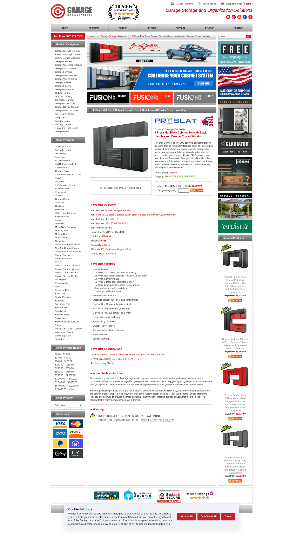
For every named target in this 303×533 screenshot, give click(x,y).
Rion (57, 286)
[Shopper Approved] (106, 498)
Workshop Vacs (63, 335)
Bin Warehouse (62, 160)
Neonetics (60, 241)
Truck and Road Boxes (66, 128)
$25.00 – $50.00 (63, 357)
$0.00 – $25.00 (62, 354)
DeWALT (59, 178)
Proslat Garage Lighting (67, 269)
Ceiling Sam (61, 167)
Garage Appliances (64, 89)
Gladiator (59, 206)
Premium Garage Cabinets (68, 54)
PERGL (59, 262)
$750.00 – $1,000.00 (65, 375)
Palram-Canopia (63, 255)
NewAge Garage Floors (67, 248)
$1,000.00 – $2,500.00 (66, 378)
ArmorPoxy (60, 153)
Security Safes (62, 121)
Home (92, 36)
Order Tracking (185, 3)
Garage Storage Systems (68, 51)
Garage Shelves (63, 82)
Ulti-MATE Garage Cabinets (69, 328)
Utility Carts (61, 117)
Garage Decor (62, 131)
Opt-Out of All (208, 516)
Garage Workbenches (66, 75)
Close (228, 516)
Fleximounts (61, 192)
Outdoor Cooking (63, 96)
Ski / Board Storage (64, 114)
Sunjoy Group (62, 314)
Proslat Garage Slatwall (66, 272)
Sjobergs (59, 300)
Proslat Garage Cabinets (67, 265)
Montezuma (61, 237)
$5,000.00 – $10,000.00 (67, 385)
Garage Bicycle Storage (67, 107)
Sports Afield (61, 307)
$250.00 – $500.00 (64, 368)
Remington (60, 279)
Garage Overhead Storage (68, 65)
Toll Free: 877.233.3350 (68, 36)
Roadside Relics (63, 290)
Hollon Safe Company (66, 213)
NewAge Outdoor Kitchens (68, 251)
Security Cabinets (64, 124)
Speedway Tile (62, 304)
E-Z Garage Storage (65, 185)
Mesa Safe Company (65, 227)
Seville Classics (63, 297)
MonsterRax (61, 234)
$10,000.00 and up (64, 389)
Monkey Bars (61, 230)
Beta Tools (60, 157)
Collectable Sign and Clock (68, 174)
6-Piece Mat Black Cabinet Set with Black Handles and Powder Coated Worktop (171, 36)
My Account (209, 3)
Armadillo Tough (63, 150)
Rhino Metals (61, 283)
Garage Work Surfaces (66, 110)
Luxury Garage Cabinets (67, 58)
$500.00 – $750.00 (64, 371)
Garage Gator (62, 199)
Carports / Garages (65, 100)
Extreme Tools (62, 188)
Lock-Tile (59, 223)
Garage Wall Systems (66, 79)
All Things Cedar (63, 146)
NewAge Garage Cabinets (68, 244)
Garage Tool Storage (65, 68)
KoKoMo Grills (62, 216)
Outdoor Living (62, 93)
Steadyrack (61, 311)
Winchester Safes (64, 332)
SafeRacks (60, 293)
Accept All (186, 516)
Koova (58, 220)
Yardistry (59, 339)
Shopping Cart (234, 3)
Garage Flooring (63, 86)
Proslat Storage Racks (66, 276)
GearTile (59, 202)
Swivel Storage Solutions (67, 321)
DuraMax (59, 181)
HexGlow (59, 209)
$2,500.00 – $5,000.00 (66, 382)
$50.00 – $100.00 (63, 361)
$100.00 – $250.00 (64, 364)
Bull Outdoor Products (66, 164)
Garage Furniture (63, 72)
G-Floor (59, 195)
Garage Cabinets (63, 61)
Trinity (58, 325)
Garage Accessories (65, 103)
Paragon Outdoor (63, 258)
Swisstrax (60, 318)
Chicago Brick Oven (65, 171)
